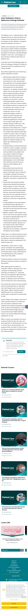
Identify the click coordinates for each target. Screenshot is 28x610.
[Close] (26, 583)
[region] (14, 595)
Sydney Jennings (7, 395)
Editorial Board (14, 565)
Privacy (14, 569)
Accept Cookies (14, 607)
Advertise (14, 562)
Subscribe (20, 351)
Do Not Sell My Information (14, 570)
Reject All (14, 603)
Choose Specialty (12, 6)
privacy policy (5, 355)
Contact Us (14, 564)
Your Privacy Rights (14, 572)
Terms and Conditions (14, 567)
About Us (14, 561)
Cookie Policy (24, 597)
